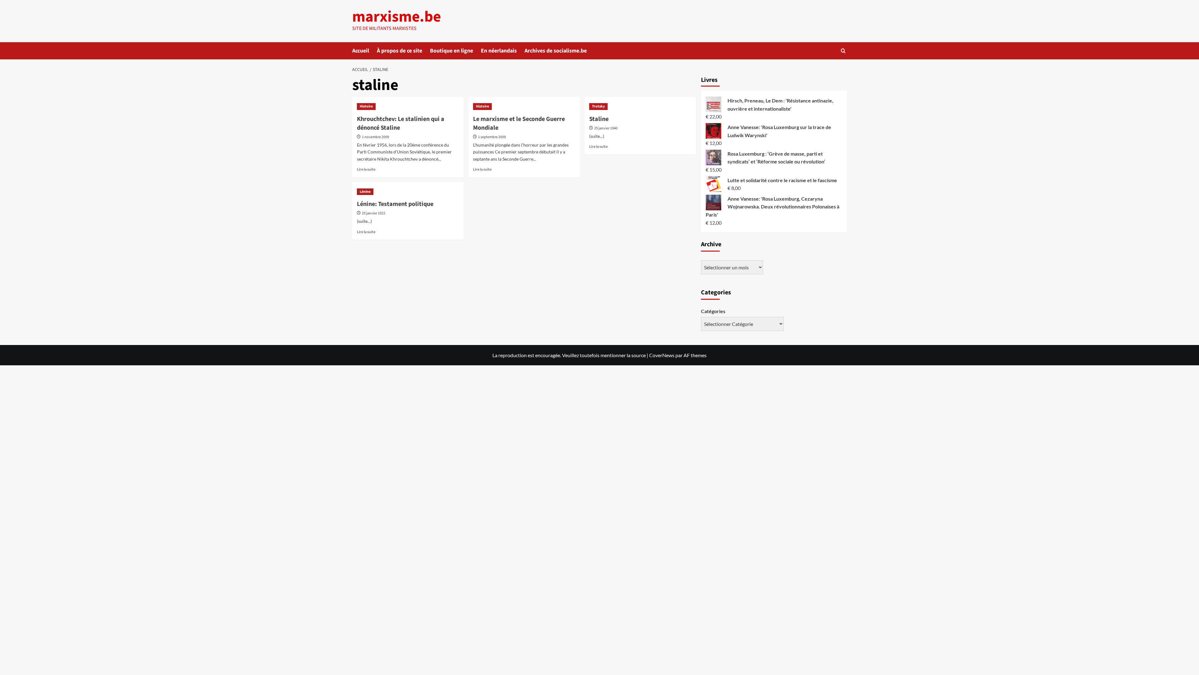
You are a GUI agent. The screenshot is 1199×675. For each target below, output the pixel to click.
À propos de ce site (399, 51)
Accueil (360, 51)
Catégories (713, 311)
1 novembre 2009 (375, 137)
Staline (599, 119)
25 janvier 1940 (606, 128)
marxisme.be (396, 17)
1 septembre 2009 (492, 137)
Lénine (365, 191)
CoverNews (661, 355)
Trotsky (598, 106)
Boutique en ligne (451, 51)
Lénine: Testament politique (395, 204)
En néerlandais (499, 51)
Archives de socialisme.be (556, 51)
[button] (843, 50)
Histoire (366, 106)
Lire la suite (366, 169)
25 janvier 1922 (373, 213)
